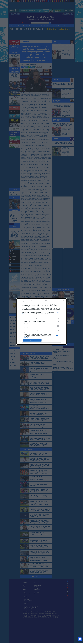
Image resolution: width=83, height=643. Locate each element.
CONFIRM (32, 340)
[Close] (64, 301)
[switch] (57, 321)
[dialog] (41, 321)
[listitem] (41, 318)
